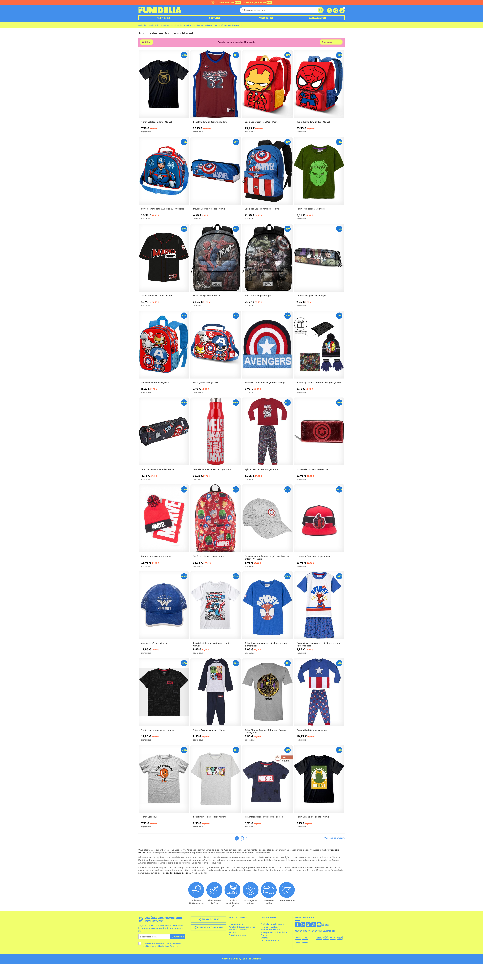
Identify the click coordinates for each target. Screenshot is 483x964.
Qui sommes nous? (270, 940)
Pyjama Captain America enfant (311, 730)
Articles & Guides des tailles (242, 927)
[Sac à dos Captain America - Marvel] (267, 171)
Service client (210, 919)
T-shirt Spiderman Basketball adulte (210, 122)
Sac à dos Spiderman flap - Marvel (313, 122)
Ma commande (236, 924)
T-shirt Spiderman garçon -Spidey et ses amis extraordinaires (266, 644)
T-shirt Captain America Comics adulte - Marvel (212, 644)
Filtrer (148, 42)
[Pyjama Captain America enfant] (319, 692)
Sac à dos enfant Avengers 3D (155, 382)
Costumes (214, 18)
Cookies (264, 935)
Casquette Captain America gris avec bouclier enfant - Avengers (267, 557)
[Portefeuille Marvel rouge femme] (319, 431)
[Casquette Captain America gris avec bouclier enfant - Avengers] (267, 518)
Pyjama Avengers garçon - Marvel (209, 730)
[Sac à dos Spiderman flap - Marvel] (319, 84)
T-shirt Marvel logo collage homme (209, 816)
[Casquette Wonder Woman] (164, 605)
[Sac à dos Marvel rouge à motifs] (215, 518)
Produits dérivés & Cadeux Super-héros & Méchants (191, 25)
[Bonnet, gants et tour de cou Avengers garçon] (319, 345)
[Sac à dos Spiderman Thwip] (215, 258)
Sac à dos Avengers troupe (258, 295)
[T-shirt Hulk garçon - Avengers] (319, 171)
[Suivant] (247, 838)
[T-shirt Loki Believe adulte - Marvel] (319, 779)
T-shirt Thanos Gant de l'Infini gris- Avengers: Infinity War (266, 731)
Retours (232, 932)
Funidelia (142, 25)
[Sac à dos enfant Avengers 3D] (164, 345)
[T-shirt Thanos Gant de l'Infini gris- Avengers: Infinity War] (267, 692)
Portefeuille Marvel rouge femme (312, 469)
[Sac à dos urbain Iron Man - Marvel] (267, 84)
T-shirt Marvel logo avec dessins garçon (264, 816)
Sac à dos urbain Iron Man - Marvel (262, 122)
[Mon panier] (342, 10)
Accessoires (266, 18)
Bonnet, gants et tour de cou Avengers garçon (318, 382)
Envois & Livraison (238, 929)
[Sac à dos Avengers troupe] (267, 258)
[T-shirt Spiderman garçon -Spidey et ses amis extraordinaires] (267, 605)
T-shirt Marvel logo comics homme (157, 730)
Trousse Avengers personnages (311, 295)
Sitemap (265, 937)
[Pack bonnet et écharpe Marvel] (164, 518)
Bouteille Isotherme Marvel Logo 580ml (212, 469)
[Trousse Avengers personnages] (319, 258)
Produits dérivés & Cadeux (158, 25)
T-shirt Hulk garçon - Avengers (310, 208)
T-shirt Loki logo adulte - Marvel (156, 122)
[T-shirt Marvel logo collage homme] (215, 779)
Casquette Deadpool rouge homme (313, 556)
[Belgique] (297, 925)
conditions (147, 946)
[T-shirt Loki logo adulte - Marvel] (164, 84)
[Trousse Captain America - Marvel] (215, 171)
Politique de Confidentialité (274, 932)
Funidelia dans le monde (272, 924)
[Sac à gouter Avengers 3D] (215, 345)
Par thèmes (163, 18)
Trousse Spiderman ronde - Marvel (157, 469)
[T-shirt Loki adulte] (164, 779)
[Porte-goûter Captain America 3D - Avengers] (164, 171)
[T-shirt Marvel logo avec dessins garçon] (267, 779)
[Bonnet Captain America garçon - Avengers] (267, 345)
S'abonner (178, 936)
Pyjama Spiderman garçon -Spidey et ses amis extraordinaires (318, 644)
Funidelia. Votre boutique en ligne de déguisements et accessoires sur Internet (160, 10)
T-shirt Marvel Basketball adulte (156, 295)
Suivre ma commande (210, 927)
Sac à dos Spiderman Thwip (206, 295)
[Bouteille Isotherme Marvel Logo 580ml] (215, 431)
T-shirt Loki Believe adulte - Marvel (313, 816)
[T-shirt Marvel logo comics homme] (164, 692)
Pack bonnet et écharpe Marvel (156, 556)
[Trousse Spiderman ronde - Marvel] (164, 431)
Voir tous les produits (334, 838)
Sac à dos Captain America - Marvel (262, 208)
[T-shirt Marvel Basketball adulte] (164, 258)
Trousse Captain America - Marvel (209, 208)
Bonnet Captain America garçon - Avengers (266, 382)
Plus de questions (237, 935)
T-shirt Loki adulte (149, 816)
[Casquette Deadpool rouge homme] (319, 518)
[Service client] (335, 10)
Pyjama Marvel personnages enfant (262, 469)
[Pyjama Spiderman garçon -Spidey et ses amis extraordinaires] (319, 605)
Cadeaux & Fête (317, 18)
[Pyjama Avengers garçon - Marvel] (215, 692)
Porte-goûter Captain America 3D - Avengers (162, 208)
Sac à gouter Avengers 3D (205, 382)
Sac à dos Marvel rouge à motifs (208, 556)
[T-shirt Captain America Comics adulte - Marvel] (215, 605)
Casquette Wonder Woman (154, 643)
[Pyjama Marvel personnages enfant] (267, 431)
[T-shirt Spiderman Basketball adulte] (215, 84)
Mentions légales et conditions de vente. (270, 928)
